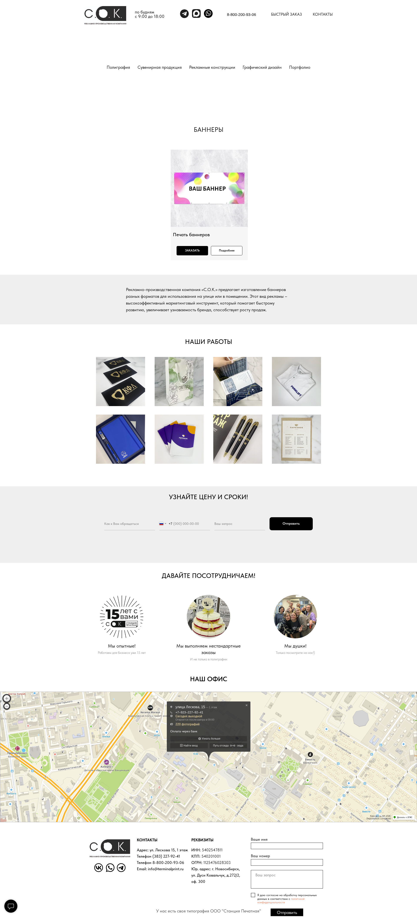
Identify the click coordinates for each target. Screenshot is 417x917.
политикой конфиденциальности (280, 900)
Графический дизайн (262, 67)
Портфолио (299, 67)
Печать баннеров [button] (191, 234)
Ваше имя (259, 839)
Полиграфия (118, 67)
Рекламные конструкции (212, 67)
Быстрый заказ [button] (286, 14)
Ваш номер (260, 855)
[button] (192, 250)
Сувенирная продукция (159, 67)
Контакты (323, 14)
